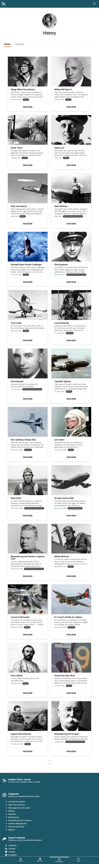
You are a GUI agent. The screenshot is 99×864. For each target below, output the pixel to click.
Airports (11, 830)
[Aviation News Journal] (45, 4)
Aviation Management (17, 823)
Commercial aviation (16, 802)
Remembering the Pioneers (20, 820)
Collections (19, 44)
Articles (7, 44)
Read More (27, 107)
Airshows (12, 814)
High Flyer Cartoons (16, 805)
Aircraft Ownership (16, 827)
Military (11, 811)
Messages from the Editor (19, 808)
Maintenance (13, 817)
